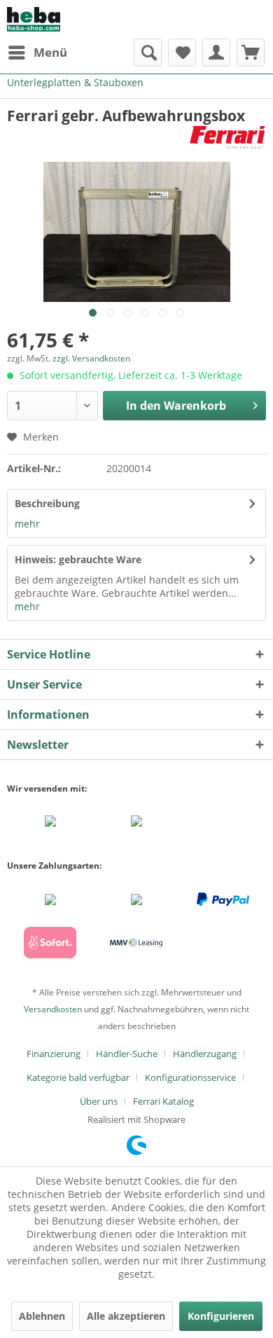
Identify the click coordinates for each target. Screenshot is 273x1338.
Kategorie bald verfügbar (78, 1077)
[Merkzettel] (182, 53)
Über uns (99, 1101)
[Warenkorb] (251, 53)
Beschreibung (47, 503)
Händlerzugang (205, 1053)
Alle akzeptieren (126, 1316)
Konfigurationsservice (190, 1077)
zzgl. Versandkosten (91, 358)
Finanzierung (53, 1053)
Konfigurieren (221, 1316)
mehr (27, 523)
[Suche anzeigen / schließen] (148, 53)
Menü (50, 52)
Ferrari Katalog (163, 1101)
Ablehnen (42, 1316)
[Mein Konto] (216, 53)
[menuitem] (37, 53)
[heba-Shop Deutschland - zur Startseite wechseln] (33, 19)
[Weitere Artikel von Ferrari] (227, 137)
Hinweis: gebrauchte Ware (78, 559)
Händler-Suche (127, 1053)
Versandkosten (53, 1009)
